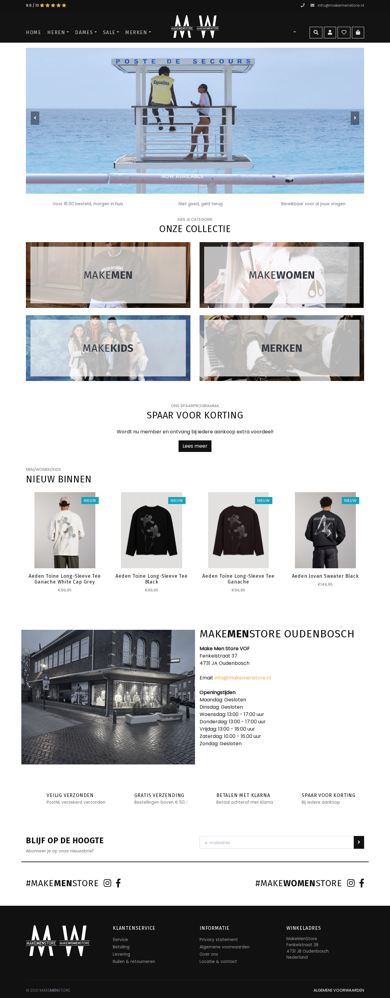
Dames (84, 32)
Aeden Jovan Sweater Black (325, 576)
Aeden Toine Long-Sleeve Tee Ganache (238, 579)
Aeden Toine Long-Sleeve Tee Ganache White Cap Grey (65, 579)
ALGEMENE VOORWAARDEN (339, 990)
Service (120, 940)
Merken (136, 32)
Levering (121, 954)
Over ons (209, 954)
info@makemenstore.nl (341, 5)
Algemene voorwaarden (225, 947)
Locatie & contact (218, 961)
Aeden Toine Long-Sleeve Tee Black (151, 579)
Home (33, 32)
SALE (109, 32)
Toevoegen (65, 558)
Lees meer (195, 446)
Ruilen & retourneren (134, 961)
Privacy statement (219, 940)
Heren (56, 32)
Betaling (121, 947)
